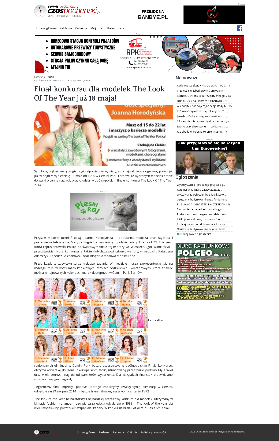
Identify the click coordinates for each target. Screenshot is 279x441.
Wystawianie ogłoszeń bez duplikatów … (202, 194)
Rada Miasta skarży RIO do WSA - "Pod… (202, 85)
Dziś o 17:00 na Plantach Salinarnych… (201, 101)
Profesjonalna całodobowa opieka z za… (202, 224)
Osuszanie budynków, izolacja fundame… (202, 229)
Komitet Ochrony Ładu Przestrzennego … (202, 95)
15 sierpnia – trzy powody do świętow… (201, 121)
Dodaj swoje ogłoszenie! (195, 234)
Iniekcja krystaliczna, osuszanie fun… (199, 219)
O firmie (132, 432)
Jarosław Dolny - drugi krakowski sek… (201, 116)
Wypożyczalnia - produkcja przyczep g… (201, 184)
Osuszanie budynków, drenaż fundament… (203, 199)
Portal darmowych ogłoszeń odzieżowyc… (203, 214)
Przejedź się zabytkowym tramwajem (200, 90)
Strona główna (47, 28)
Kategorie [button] (114, 28)
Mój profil (97, 28)
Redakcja (81, 28)
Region (50, 77)
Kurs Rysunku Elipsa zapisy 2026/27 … (200, 189)
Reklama (66, 28)
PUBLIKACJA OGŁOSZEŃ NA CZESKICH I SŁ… (204, 204)
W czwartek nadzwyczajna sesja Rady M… (203, 106)
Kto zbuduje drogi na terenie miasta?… (201, 131)
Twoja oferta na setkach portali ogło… (200, 209)
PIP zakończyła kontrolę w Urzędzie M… (202, 111)
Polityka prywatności (153, 432)
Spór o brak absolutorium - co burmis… (201, 126)
